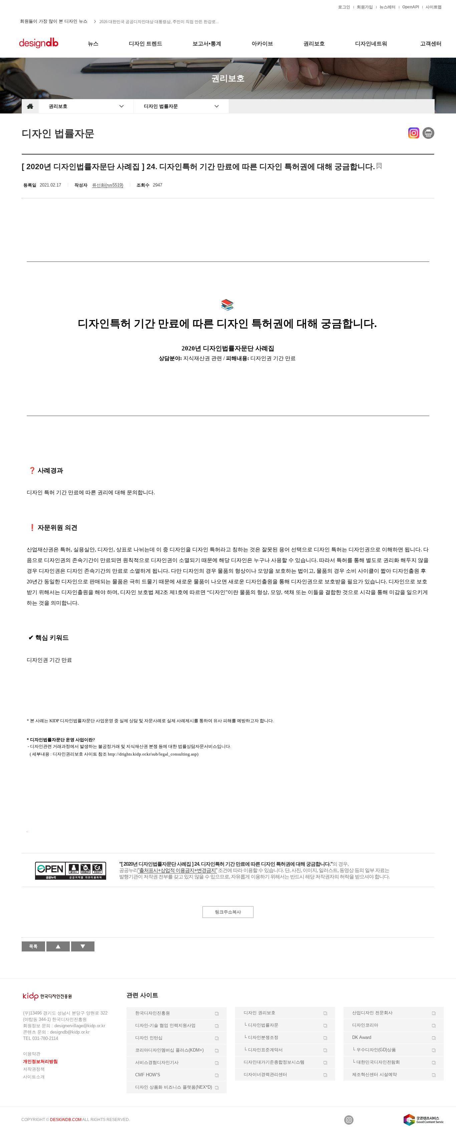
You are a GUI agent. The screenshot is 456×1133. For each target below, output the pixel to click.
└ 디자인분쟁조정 (261, 1037)
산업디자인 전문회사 (372, 1012)
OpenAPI (410, 7)
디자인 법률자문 (161, 106)
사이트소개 (34, 1076)
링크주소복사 (228, 911)
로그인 (344, 7)
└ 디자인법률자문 (261, 1025)
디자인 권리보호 (259, 1012)
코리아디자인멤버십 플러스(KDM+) (169, 1050)
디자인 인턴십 (149, 1037)
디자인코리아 (365, 1025)
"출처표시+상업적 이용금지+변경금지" (177, 870)
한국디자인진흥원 (36, 6)
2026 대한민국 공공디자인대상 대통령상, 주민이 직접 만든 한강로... (159, 21)
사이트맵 (434, 7)
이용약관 (31, 1053)
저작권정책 (34, 1069)
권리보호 (58, 106)
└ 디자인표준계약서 (263, 1049)
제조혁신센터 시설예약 (374, 1074)
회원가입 (365, 7)
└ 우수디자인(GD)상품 (374, 1049)
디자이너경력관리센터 (265, 1074)
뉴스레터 (388, 7)
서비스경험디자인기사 (157, 1062)
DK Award (361, 1037)
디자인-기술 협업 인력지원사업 (165, 1025)
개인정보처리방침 (40, 1061)
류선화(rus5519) (107, 185)
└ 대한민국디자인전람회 (376, 1062)
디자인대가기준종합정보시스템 (274, 1062)
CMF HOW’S (147, 1074)
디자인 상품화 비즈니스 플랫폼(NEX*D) (173, 1087)
